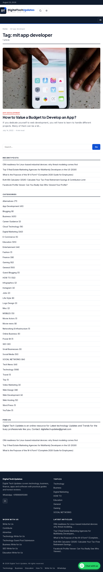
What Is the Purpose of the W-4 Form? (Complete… (76, 538)
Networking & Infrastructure (15, 329)
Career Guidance (10, 221)
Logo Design (8, 303)
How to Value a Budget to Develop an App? (39, 117)
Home (5, 29)
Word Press (8, 405)
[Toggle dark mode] (46, 10)
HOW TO (7, 278)
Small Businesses (11, 349)
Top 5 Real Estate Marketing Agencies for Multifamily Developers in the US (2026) (40, 169)
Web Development (11, 395)
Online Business (10, 334)
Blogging (7, 211)
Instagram (7, 288)
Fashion (6, 252)
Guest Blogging (10, 272)
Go (96, 147)
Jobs (5, 293)
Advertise (7, 532)
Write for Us (8, 524)
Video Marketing (10, 385)
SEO (4, 344)
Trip (4, 380)
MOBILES (7, 313)
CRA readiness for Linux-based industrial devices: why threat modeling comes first (40, 164)
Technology (8, 369)
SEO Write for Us (10, 548)
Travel (5, 375)
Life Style (7, 298)
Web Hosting (8, 400)
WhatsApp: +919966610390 (15, 495)
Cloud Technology (11, 226)
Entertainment (9, 247)
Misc (5, 308)
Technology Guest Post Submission (18, 540)
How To (39, 568)
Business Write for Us (12, 544)
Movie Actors (9, 318)
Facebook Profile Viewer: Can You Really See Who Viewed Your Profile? (35, 185)
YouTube (7, 410)
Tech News (8, 364)
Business (7, 216)
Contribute (7, 528)
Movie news (8, 323)
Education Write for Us (13, 552)
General (6, 267)
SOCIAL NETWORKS (12, 359)
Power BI (7, 339)
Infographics (8, 283)
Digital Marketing (10, 232)
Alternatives (8, 201)
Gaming (6, 262)
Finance (6, 257)
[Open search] (40, 10)
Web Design (8, 390)
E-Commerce (9, 237)
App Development (11, 113)
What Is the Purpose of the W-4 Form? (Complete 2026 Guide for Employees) (38, 175)
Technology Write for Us (14, 536)
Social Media (8, 354)
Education (7, 242)
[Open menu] (100, 20)
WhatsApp (61, 568)
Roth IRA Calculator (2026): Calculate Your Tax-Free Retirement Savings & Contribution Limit (44, 180)
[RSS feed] (5, 501)
